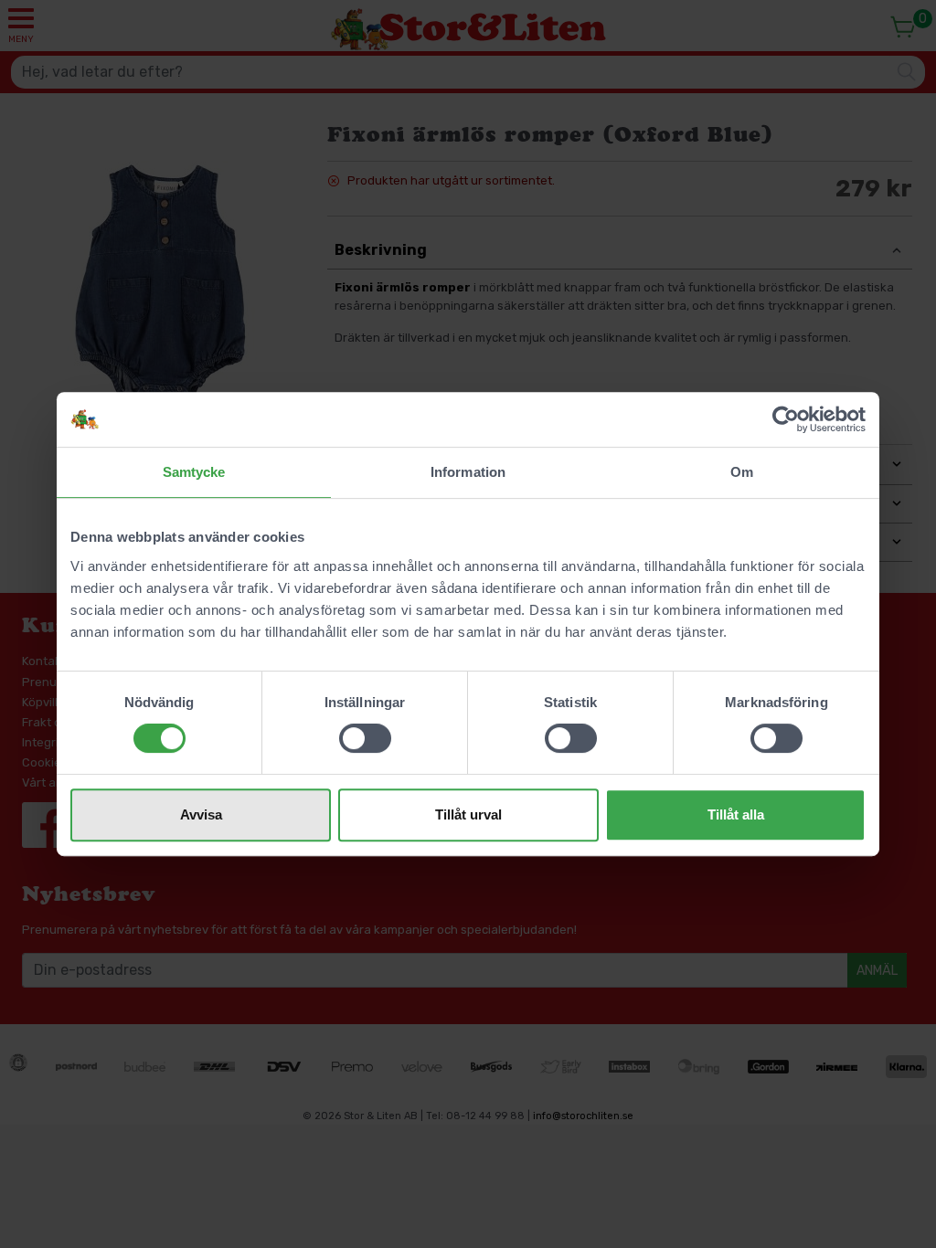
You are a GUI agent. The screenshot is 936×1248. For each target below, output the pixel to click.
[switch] (365, 738)
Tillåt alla (735, 814)
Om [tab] (741, 472)
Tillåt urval (468, 814)
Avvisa (201, 814)
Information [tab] (468, 472)
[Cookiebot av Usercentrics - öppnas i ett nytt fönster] (786, 419)
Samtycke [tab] (194, 472)
